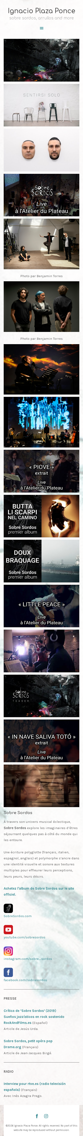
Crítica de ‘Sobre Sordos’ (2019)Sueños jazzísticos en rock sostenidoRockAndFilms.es (34, 1017)
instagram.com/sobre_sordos (28, 959)
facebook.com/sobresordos (25, 980)
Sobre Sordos (18, 813)
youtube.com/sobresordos (24, 937)
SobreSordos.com (18, 916)
